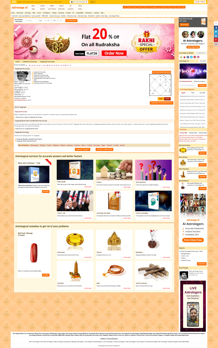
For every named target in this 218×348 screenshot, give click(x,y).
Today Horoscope (48, 2)
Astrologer (97, 145)
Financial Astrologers (152, 341)
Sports (84, 145)
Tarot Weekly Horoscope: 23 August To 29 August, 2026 (193, 124)
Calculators (88, 13)
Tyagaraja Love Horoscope (41, 75)
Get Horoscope (71, 20)
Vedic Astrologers (131, 341)
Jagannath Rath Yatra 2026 (186, 135)
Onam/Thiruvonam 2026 (195, 139)
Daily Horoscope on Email (200, 81)
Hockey (122, 145)
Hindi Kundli (91, 16)
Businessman (34, 145)
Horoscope (20, 13)
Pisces (80, 9)
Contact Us (121, 335)
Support (161, 335)
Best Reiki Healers (184, 341)
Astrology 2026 (87, 335)
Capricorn (61, 9)
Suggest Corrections (104, 149)
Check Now (87, 187)
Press (119, 333)
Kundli (24, 2)
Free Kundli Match (83, 333)
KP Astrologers (163, 341)
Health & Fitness (186, 260)
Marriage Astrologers (78, 341)
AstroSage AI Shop (114, 16)
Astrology (28, 13)
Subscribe (203, 61)
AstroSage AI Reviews (35, 335)
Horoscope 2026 (38, 2)
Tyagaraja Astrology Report (41, 81)
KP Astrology (113, 333)
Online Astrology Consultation (62, 341)
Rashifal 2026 (29, 2)
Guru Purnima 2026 (184, 137)
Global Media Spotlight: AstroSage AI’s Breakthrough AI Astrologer (158, 333)
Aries (33, 6)
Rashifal (19, 2)
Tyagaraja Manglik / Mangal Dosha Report (29, 139)
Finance (183, 258)
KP (73, 13)
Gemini (52, 6)
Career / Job (184, 256)
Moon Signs (104, 16)
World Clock (38, 333)
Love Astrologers (108, 341)
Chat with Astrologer (79, 2)
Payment (133, 335)
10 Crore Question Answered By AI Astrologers (191, 333)
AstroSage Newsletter (186, 81)
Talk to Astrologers (34, 341)
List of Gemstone (29, 333)
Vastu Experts (141, 341)
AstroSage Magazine (187, 89)
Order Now (201, 264)
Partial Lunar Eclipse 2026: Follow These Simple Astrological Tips (193, 103)
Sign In (197, 2)
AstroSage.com (116, 345)
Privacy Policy (141, 335)
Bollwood (63, 145)
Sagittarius (52, 9)
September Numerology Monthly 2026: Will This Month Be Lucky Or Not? (193, 127)
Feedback (105, 335)
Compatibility (80, 13)
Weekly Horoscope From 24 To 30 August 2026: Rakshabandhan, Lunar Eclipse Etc (193, 110)
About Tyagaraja (38, 73)
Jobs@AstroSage (169, 335)
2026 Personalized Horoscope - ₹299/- (192, 251)
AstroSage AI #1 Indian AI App (130, 333)
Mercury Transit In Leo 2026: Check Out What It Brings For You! (193, 120)
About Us (127, 335)
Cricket (49, 145)
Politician (42, 145)
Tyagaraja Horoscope (39, 72)
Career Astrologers (119, 341)
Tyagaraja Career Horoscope (41, 76)
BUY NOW (45, 191)
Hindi (192, 92)
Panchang (61, 13)
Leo (70, 6)
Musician (70, 145)
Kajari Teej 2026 (191, 141)
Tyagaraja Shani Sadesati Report (26, 141)
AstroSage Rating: (20, 100)
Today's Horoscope (54, 16)
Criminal (89, 145)
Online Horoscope (72, 16)
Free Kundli (15, 16)
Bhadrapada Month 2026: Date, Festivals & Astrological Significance (193, 96)
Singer (103, 145)
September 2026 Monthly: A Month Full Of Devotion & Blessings (193, 100)
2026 (33, 13)
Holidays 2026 (193, 132)
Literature (77, 145)
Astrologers (46, 333)
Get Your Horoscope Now (161, 72)
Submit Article (113, 335)
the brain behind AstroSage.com (196, 273)
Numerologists (98, 341)
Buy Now (185, 24)
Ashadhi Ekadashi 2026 (200, 135)
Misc (102, 13)
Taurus (42, 6)
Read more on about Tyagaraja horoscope (29, 117)
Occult (39, 13)
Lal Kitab (98, 16)
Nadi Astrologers (173, 341)
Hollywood (56, 145)
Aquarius (70, 9)
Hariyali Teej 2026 (195, 137)
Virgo (80, 6)
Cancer (61, 6)
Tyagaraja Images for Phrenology (43, 83)
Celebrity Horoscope (30, 62)
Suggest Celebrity (82, 149)
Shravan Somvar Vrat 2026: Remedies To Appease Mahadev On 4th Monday (193, 106)
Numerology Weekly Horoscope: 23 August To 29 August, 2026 (193, 117)
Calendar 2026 (57, 2)
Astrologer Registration (182, 335)
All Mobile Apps (201, 53)
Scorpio (42, 9)
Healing (54, 13)
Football (116, 145)
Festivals (96, 13)
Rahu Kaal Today (82, 16)
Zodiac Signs (61, 333)
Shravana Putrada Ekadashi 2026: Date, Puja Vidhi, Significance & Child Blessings (193, 113)
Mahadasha (53, 333)
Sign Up (202, 2)
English (183, 92)
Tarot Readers (89, 341)
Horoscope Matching (24, 16)
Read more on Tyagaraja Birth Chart (27, 128)
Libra (33, 9)
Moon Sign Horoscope (102, 333)
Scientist (109, 145)
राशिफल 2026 (45, 16)
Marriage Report (185, 253)
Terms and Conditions (151, 335)
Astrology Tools (97, 335)
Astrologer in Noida (71, 333)
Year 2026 (202, 92)
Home (13, 13)
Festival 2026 (183, 132)
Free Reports (46, 13)
